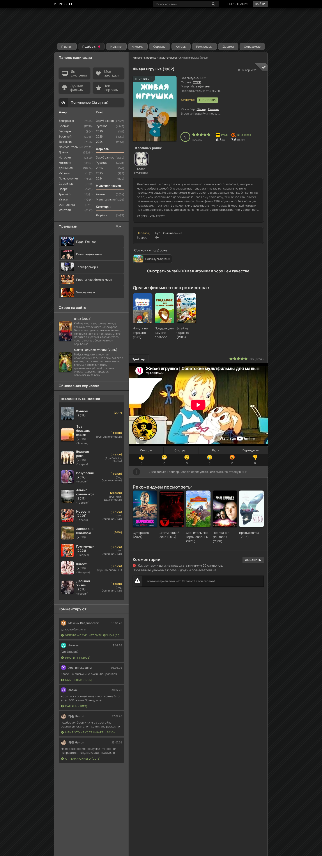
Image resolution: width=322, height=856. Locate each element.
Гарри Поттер (86, 242)
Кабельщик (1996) (78, 680)
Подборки (89, 47)
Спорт (63, 189)
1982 (203, 78)
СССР (197, 82)
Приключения (68, 178)
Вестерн (65, 131)
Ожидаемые (252, 47)
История (65, 157)
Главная (67, 47)
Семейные (66, 184)
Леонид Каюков (208, 109)
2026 (99, 131)
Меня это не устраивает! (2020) (90, 732)
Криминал (66, 168)
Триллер (65, 194)
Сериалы (159, 47)
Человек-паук (85, 292)
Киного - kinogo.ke (144, 57)
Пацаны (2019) (76, 706)
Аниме (100, 194)
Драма (63, 152)
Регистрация (238, 4)
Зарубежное (105, 121)
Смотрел (181, 450)
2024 (99, 142)
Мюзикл (64, 173)
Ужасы (63, 199)
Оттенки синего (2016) (83, 758)
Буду (215, 450)
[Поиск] (213, 4)
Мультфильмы (168, 57)
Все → (120, 226)
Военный (65, 136)
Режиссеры (204, 47)
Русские (101, 163)
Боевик (64, 126)
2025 (99, 136)
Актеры (181, 47)
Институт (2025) (78, 657)
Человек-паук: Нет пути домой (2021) (93, 635)
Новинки (116, 47)
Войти (260, 4)
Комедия (65, 163)
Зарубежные (105, 157)
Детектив (65, 142)
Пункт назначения (89, 254)
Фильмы (137, 47)
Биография (66, 121)
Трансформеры (87, 267)
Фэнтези (65, 210)
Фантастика (67, 205)
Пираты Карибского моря (94, 280)
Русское (102, 126)
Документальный (71, 147)
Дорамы (228, 47)
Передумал (250, 450)
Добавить (253, 560)
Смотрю (146, 450)
